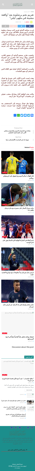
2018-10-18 (18, 22)
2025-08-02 (22, 418)
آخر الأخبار (5, 172)
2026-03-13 (30, 382)
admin (27, 22)
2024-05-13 (30, 341)
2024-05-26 (30, 212)
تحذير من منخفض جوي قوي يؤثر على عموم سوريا (13, 400)
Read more (29, 390)
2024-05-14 (30, 309)
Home (32, 11)
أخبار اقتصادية (5, 269)
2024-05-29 (30, 180)
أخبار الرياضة (26, 11)
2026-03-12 (22, 410)
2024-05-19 (30, 244)
